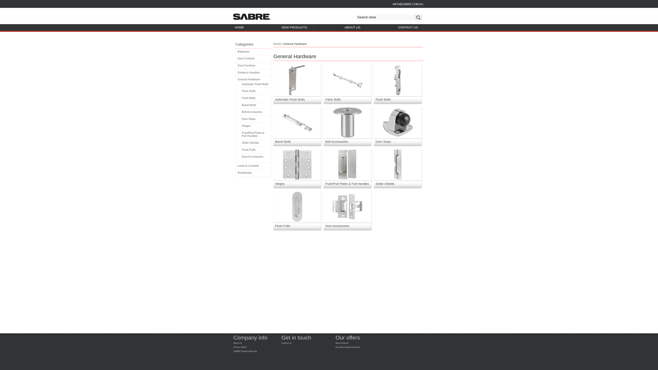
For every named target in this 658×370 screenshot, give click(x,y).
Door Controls (246, 58)
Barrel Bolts (249, 105)
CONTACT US (408, 27)
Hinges (246, 125)
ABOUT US (352, 27)
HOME (239, 27)
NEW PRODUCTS (294, 27)
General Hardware (249, 79)
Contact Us (286, 343)
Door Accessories (252, 156)
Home (277, 44)
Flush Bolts (248, 98)
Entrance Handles (249, 72)
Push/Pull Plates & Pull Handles (253, 134)
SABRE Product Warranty (245, 351)
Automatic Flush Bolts (255, 84)
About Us (237, 343)
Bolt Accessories (252, 111)
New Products (342, 343)
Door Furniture (246, 65)
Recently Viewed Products (348, 347)
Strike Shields (250, 142)
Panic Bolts (249, 91)
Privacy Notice (240, 347)
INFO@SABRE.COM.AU (408, 4)
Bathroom (243, 51)
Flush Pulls (248, 149)
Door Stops (248, 119)
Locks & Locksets (248, 165)
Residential (245, 172)
